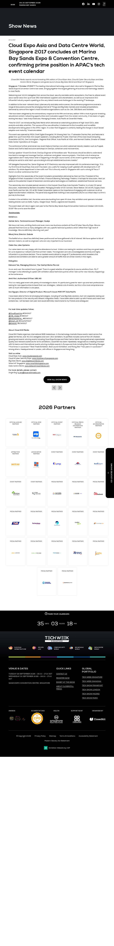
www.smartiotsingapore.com (37, 363)
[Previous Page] (54, 387)
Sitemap (52, 736)
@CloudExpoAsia (15, 313)
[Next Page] (59, 387)
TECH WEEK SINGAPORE (92, 677)
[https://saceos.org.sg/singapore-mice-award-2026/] (18, 721)
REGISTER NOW (62, 678)
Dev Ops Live (41, 648)
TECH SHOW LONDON (91, 690)
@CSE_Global (14, 316)
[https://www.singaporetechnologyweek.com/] (57, 641)
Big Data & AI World (79, 648)
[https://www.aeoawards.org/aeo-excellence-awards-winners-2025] (12, 720)
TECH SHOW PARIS (90, 698)
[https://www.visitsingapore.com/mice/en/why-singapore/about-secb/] (56, 724)
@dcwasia (13, 323)
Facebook (83, 4)
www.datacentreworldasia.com (37, 366)
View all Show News (57, 380)
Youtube (93, 4)
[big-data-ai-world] (71, 648)
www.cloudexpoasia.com (32, 356)
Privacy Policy (40, 736)
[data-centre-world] (90, 648)
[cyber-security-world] (49, 648)
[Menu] (103, 3)
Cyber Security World (59, 648)
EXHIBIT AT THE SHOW (65, 682)
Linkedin (88, 4)
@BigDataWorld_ (15, 318)
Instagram (99, 4)
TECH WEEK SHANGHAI (91, 681)
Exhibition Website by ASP (59, 748)
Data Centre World (98, 648)
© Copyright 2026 (23, 736)
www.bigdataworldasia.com (33, 361)
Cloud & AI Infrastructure (20, 648)
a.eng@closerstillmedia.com (29, 373)
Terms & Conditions (67, 736)
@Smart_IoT (14, 321)
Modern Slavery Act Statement (57, 741)
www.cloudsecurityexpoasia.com (45, 358)
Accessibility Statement (88, 736)
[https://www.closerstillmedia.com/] (98, 720)
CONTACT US (61, 674)
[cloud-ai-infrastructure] (10, 648)
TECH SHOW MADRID (91, 694)
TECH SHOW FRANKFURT (92, 685)
